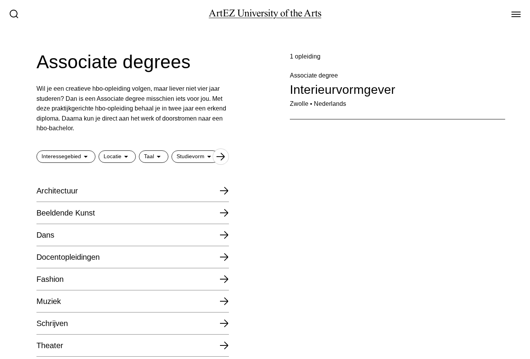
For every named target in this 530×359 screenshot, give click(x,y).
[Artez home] (265, 14)
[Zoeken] (14, 14)
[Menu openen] (516, 14)
